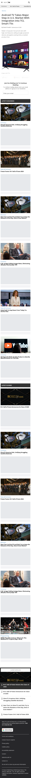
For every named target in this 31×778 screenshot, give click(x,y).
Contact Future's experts (8, 740)
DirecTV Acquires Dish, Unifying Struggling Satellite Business (14, 699)
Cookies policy (5, 747)
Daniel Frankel (7, 27)
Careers (4, 754)
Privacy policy (5, 743)
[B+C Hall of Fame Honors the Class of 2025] (15, 680)
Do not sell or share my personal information (14, 764)
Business (4, 10)
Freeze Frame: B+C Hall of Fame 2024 (16, 714)
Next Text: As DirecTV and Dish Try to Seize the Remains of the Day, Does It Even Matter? (16, 707)
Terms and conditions (8, 736)
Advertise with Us (6, 757)
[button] (2, 2)
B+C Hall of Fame (14, 6)
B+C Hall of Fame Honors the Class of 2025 (16, 686)
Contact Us (5, 761)
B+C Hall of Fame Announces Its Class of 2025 (16, 692)
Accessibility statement (8, 750)
